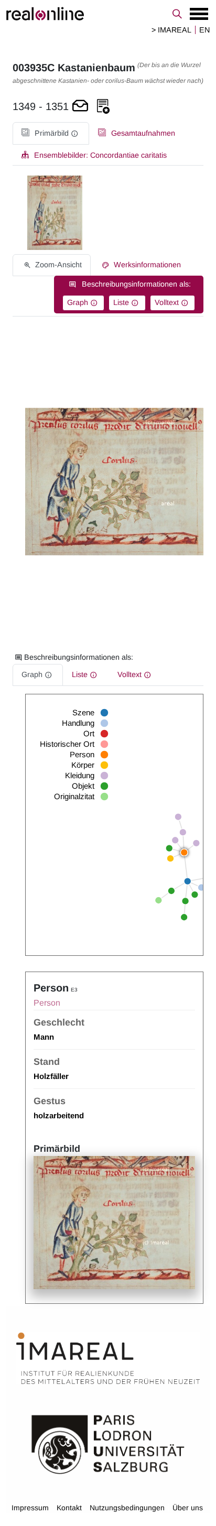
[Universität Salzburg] (108, 1443)
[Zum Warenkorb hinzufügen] (80, 106)
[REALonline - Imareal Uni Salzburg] (108, 14)
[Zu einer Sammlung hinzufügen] (103, 106)
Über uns (187, 1507)
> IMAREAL (171, 30)
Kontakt (69, 1507)
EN (204, 30)
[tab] (51, 133)
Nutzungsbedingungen (127, 1507)
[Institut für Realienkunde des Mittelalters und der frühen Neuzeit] (108, 1358)
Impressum (30, 1507)
